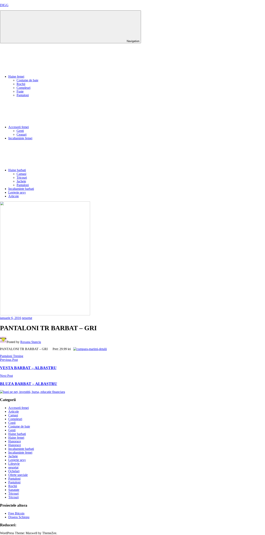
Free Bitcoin (16, 513)
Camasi (21, 174)
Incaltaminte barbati (21, 188)
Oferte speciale (18, 475)
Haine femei (16, 76)
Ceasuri (21, 134)
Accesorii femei (18, 127)
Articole (13, 196)
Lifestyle (14, 463)
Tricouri (22, 177)
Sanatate (13, 490)
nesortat (27, 318)
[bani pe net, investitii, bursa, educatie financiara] (32, 392)
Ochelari (13, 471)
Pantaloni (23, 95)
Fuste (20, 91)
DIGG (4, 5)
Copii (12, 422)
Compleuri (23, 87)
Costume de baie (27, 80)
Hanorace (14, 441)
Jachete (21, 181)
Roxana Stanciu (30, 342)
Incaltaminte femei (20, 138)
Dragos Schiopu (18, 517)
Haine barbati (17, 170)
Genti (20, 131)
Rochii (21, 84)
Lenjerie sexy (17, 192)
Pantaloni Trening (11, 356)
